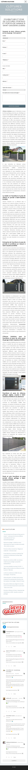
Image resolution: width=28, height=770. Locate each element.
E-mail (5, 53)
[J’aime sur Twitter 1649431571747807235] (11, 647)
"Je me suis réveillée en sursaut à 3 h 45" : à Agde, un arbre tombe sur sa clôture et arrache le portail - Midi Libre (14, 568)
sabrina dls (8, 698)
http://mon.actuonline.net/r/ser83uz (14, 707)
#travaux (20, 681)
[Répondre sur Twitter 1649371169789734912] (7, 757)
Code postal (6, 75)
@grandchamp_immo (10, 673)
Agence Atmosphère (11, 650)
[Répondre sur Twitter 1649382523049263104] (7, 666)
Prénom (5, 47)
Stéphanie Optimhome (11, 742)
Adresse (5, 81)
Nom (4, 41)
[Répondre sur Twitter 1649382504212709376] (7, 694)
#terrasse (11, 636)
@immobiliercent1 (18, 715)
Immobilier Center (10, 715)
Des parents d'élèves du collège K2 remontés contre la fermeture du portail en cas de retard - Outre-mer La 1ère (14, 585)
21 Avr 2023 (8, 633)
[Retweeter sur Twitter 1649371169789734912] (9, 757)
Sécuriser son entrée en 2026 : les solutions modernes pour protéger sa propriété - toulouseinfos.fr (13, 561)
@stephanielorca (20, 742)
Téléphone (6, 59)
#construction (19, 675)
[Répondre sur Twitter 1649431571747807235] (7, 647)
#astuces (14, 700)
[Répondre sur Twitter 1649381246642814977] (7, 712)
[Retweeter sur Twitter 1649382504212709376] (9, 694)
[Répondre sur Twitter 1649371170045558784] (7, 738)
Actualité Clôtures (9, 529)
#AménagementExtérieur (18, 639)
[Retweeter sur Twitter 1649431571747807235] (9, 647)
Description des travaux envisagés (11, 92)
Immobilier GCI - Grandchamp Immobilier (13, 670)
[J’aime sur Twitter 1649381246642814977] (11, 712)
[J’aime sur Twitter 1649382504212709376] (11, 694)
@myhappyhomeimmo (19, 631)
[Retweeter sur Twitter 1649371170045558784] (9, 738)
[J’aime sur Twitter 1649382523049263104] (11, 666)
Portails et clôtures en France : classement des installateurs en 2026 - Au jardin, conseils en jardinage (14, 592)
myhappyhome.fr (10, 631)
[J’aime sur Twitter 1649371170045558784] (11, 738)
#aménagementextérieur (11, 690)
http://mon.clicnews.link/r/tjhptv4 (13, 662)
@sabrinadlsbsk (14, 698)
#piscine (9, 677)
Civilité (4, 35)
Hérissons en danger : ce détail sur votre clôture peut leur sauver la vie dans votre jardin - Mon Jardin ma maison (14, 544)
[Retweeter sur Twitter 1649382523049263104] (9, 666)
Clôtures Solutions (7, 1)
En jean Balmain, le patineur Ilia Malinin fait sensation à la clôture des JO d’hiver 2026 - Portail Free (13, 555)
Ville (4, 68)
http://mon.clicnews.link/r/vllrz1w (13, 753)
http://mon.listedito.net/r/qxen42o (14, 642)
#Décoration (9, 641)
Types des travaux (7, 87)
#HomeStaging (9, 639)
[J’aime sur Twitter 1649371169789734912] (11, 757)
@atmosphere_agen (19, 650)
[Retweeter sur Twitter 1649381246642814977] (9, 712)
